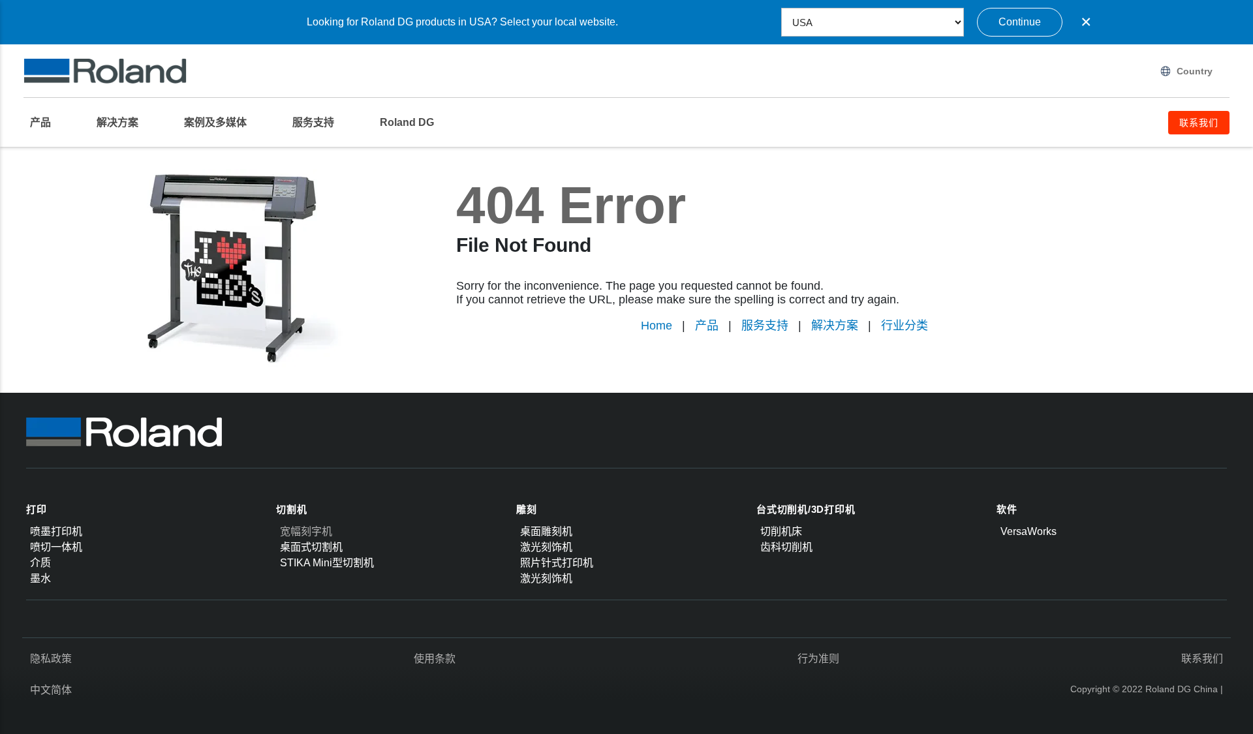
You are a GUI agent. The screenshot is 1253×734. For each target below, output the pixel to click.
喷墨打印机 (56, 531)
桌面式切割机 (311, 547)
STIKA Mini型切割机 (327, 562)
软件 (1007, 509)
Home (656, 325)
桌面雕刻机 (546, 531)
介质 (40, 562)
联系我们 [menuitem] (1198, 122)
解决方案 (834, 325)
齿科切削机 (786, 547)
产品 (707, 325)
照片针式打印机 (556, 562)
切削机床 (781, 531)
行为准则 (818, 658)
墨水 (40, 578)
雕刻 (526, 509)
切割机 (291, 509)
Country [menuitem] (1195, 71)
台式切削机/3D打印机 (805, 509)
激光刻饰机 (546, 547)
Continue (1019, 21)
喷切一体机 (56, 547)
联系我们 (1202, 658)
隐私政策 (51, 658)
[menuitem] (46, 122)
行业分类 (904, 325)
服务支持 (764, 325)
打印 (36, 509)
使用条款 (435, 658)
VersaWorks (1028, 531)
